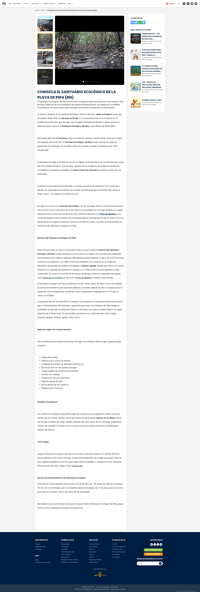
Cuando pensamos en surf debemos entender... (151, 103)
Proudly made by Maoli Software (185, 591)
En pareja (115, 557)
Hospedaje (65, 544)
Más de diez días (118, 552)
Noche (91, 557)
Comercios (93, 546)
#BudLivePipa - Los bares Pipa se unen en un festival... (152, 36)
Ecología (38, 549)
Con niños (116, 554)
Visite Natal (93, 562)
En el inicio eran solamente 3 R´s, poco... (152, 91)
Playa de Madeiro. (108, 214)
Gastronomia (94, 544)
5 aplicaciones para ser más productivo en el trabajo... (151, 52)
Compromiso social (42, 562)
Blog (43, 10)
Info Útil (64, 549)
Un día (114, 544)
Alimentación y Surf (151, 100)
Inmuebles (62, 3)
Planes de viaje (48, 3)
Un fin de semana (119, 546)
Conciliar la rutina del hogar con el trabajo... (152, 58)
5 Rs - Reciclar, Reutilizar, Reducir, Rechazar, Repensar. (152, 85)
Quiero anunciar (153, 554)
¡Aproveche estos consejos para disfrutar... (151, 75)
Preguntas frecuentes (69, 559)
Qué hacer (35, 3)
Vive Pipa (91, 587)
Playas (37, 544)
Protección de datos (118, 589)
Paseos (92, 549)
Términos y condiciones (83, 589)
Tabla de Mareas (67, 552)
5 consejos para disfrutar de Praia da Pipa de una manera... (152, 68)
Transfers (64, 546)
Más (69, 3)
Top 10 (91, 554)
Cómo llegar (66, 554)
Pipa (26, 3)
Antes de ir (65, 557)
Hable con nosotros (153, 550)
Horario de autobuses (69, 562)
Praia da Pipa (40, 546)
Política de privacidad (101, 589)
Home (37, 10)
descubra (16, 3)
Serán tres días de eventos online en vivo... (151, 42)
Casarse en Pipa (95, 559)
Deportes (92, 552)
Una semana (117, 549)
